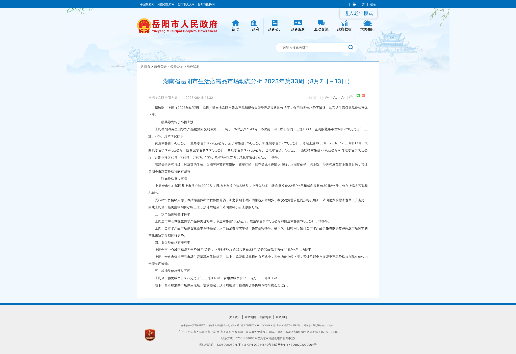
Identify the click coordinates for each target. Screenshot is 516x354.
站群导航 (266, 317)
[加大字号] (327, 98)
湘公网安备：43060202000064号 (294, 344)
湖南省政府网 (166, 4)
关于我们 (234, 317)
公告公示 (176, 66)
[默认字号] (335, 98)
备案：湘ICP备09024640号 (253, 344)
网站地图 (250, 317)
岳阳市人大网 (186, 4)
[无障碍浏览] (354, 4)
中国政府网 (147, 4)
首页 (147, 66)
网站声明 (281, 317)
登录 (373, 4)
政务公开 (160, 66)
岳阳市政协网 (206, 4)
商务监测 (193, 66)
